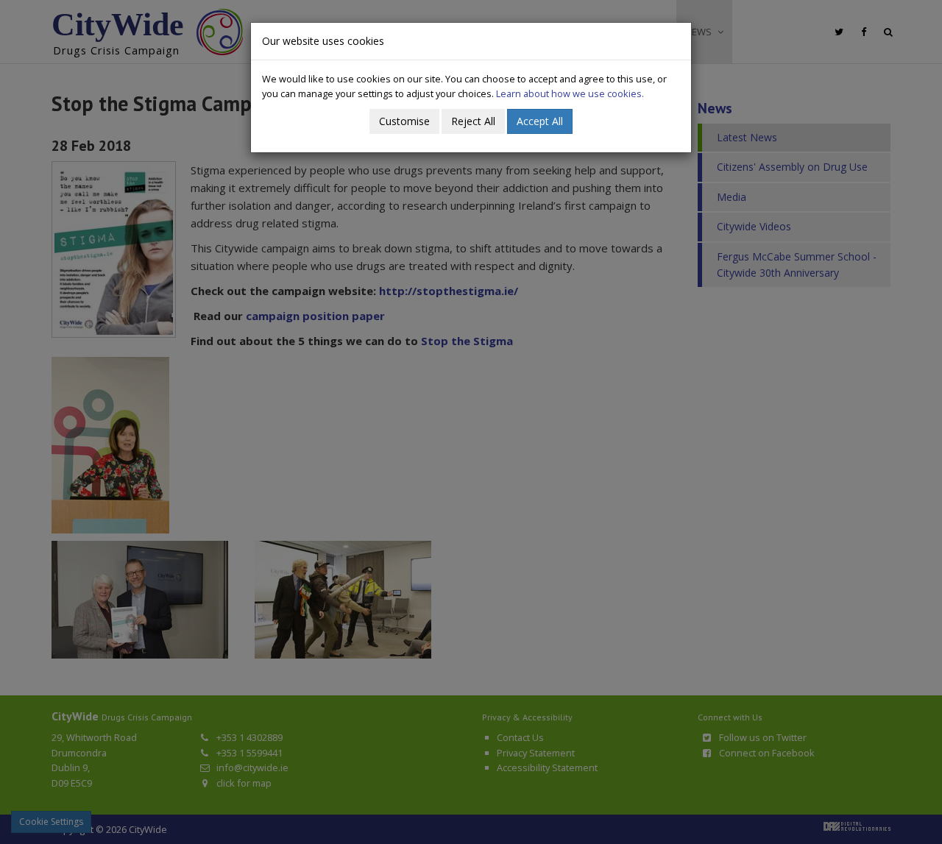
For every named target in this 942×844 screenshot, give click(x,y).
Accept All (540, 121)
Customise (404, 121)
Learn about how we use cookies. (570, 93)
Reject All (473, 121)
